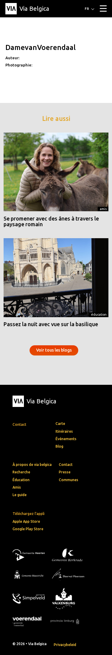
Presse (64, 472)
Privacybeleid (65, 645)
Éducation (99, 314)
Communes (68, 480)
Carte (60, 423)
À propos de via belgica (32, 464)
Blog (59, 446)
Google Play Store (28, 529)
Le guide (20, 495)
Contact (66, 464)
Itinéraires (64, 431)
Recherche (21, 472)
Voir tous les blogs (54, 350)
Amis (103, 209)
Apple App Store (26, 521)
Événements (66, 439)
